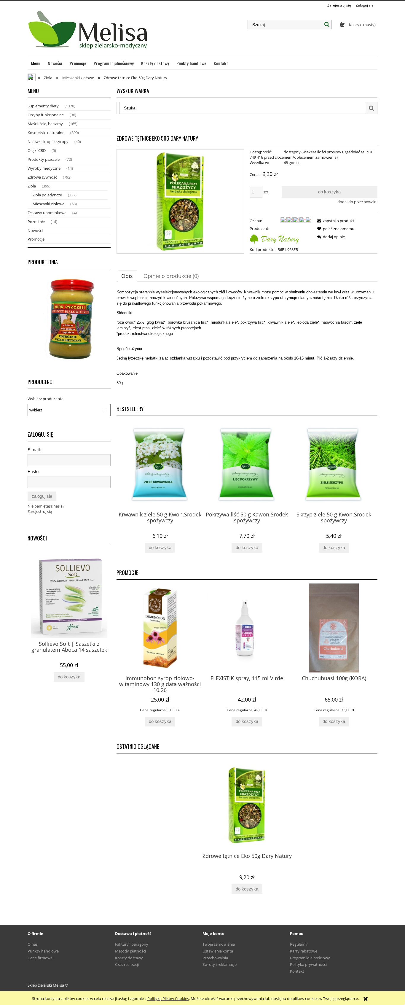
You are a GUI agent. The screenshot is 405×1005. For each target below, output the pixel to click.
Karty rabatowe (303, 951)
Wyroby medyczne (44, 168)
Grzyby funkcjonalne (46, 114)
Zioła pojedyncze (47, 195)
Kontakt (297, 971)
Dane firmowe (40, 958)
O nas (33, 944)
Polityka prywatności (308, 964)
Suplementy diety (43, 106)
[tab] (128, 276)
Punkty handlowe (43, 951)
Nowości (35, 230)
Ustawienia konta (218, 951)
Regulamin (299, 944)
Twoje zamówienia (219, 944)
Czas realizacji (127, 964)
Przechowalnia (215, 958)
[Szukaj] (327, 24)
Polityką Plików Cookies (168, 998)
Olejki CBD (37, 150)
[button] (334, 220)
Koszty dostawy (129, 958)
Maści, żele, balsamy (45, 123)
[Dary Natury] (274, 238)
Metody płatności (130, 951)
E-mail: (34, 449)
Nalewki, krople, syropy (48, 141)
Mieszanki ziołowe (48, 203)
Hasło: (34, 471)
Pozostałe (36, 221)
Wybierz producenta (45, 399)
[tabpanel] (247, 344)
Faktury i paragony (131, 944)
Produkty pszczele (44, 159)
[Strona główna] (88, 32)
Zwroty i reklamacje (220, 964)
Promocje (36, 239)
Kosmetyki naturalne (46, 132)
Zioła (32, 186)
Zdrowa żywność (42, 177)
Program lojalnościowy (310, 958)
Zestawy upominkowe (47, 212)
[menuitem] (36, 63)
